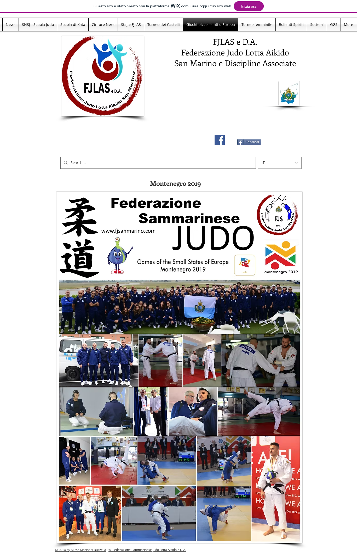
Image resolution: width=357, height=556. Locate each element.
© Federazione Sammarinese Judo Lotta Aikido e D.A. (147, 550)
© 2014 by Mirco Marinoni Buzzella (80, 550)
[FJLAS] (220, 140)
